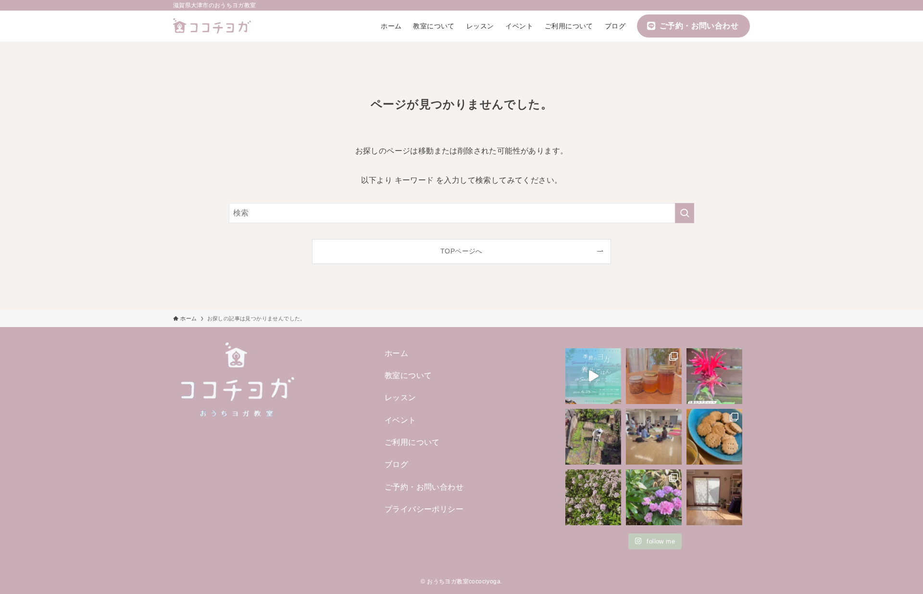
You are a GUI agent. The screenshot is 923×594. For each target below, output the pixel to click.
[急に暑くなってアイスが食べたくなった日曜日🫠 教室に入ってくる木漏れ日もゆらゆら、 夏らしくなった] (714, 497)
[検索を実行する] (684, 213)
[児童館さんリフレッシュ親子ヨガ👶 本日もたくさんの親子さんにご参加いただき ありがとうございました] (654, 437)
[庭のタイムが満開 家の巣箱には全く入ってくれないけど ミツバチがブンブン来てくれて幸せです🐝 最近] (593, 497)
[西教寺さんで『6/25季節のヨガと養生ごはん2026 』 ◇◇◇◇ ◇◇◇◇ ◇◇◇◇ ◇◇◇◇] (593, 376)
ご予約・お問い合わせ (424, 487)
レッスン (400, 397)
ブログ (396, 464)
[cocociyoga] (212, 26)
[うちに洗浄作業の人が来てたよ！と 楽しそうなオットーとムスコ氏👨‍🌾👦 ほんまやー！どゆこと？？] (593, 437)
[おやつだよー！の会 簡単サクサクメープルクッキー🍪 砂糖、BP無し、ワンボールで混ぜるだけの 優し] (714, 437)
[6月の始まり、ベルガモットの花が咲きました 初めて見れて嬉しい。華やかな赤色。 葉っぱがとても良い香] (714, 376)
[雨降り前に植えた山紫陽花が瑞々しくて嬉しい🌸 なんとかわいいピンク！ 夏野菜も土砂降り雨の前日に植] (654, 497)
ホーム (396, 353)
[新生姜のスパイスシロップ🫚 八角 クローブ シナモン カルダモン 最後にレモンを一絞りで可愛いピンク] (654, 376)
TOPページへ (461, 251)
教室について (408, 375)
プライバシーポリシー (424, 509)
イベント (400, 420)
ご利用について (412, 442)
